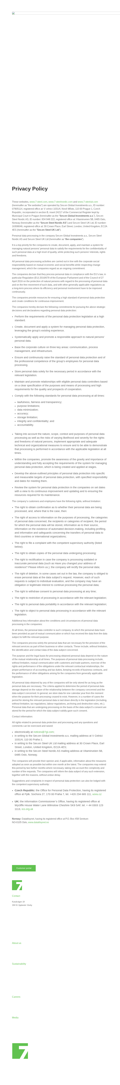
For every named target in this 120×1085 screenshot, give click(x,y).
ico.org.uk (27, 809)
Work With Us (18, 1006)
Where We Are (18, 917)
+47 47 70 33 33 (19, 910)
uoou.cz (97, 794)
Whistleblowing (18, 985)
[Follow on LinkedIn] (14, 923)
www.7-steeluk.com (88, 202)
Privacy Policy (18, 931)
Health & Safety (18, 977)
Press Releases (18, 1023)
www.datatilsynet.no (38, 822)
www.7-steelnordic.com (60, 202)
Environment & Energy (21, 973)
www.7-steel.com (38, 202)
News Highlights (19, 1027)
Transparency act (19, 981)
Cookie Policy (18, 927)
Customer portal (23, 868)
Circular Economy (19, 969)
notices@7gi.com (44, 731)
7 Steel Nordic (18, 948)
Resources (16, 1031)
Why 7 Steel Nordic (20, 1002)
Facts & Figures (19, 952)
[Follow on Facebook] (20, 923)
